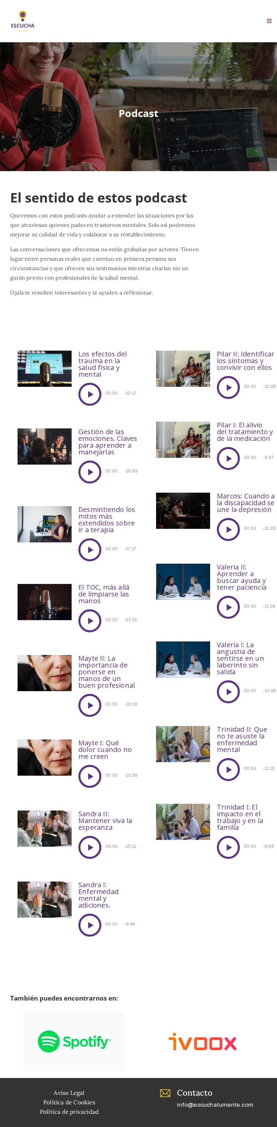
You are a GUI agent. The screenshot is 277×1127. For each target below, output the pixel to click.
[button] (89, 394)
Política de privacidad (69, 1112)
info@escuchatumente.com (215, 1105)
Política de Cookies (69, 1102)
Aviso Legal (69, 1093)
